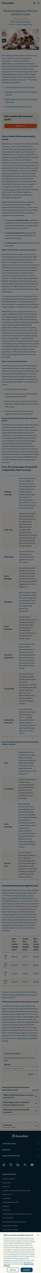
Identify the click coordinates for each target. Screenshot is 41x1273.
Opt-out (13, 1270)
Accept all (26, 1270)
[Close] (38, 1235)
